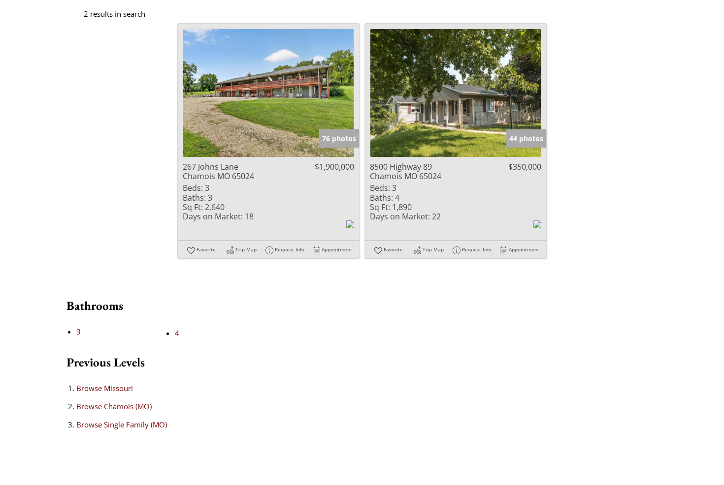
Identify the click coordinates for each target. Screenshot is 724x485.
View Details (268, 93)
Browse (104, 388)
